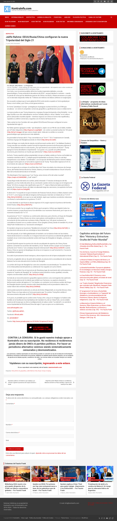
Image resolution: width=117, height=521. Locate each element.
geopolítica (23, 371)
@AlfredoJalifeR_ (18, 311)
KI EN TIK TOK (60, 21)
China (13, 371)
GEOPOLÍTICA (30, 17)
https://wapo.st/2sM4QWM (17, 177)
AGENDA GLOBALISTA (44, 17)
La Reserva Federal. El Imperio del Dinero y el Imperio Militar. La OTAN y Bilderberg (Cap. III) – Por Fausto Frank (96, 262)
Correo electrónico (13, 432)
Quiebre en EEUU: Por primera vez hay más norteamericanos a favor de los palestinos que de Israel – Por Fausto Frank (45, 487)
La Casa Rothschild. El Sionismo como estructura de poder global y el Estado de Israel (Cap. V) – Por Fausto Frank (95, 277)
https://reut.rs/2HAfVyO (33, 164)
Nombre (9, 425)
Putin (36, 371)
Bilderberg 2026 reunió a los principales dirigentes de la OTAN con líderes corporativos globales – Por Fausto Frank (16, 487)
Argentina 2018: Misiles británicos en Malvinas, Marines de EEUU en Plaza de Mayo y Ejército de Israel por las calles (58, 382)
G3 (19, 371)
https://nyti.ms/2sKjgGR (21, 189)
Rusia (39, 371)
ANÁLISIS (67, 17)
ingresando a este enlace (56, 363)
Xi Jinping (48, 371)
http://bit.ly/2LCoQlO (49, 140)
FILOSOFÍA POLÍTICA (79, 17)
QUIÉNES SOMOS (10, 26)
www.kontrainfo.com (55, 367)
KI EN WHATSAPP (23, 21)
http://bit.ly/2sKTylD (60, 228)
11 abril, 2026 (8, 492)
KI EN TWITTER (36, 21)
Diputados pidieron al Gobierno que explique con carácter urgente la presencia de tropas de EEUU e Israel (22, 382)
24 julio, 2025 (91, 492)
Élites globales (10, 480)
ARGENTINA (92, 477)
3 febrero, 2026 (64, 492)
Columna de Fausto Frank (12, 477)
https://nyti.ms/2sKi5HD (52, 152)
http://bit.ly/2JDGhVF (57, 248)
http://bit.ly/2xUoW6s (40, 294)
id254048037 (14, 318)
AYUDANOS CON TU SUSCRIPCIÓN (96, 21)
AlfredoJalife (18, 314)
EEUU (16, 371)
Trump (43, 371)
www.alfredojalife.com (15, 308)
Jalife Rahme (30, 371)
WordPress (85, 518)
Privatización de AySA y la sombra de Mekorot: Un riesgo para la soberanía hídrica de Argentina (99, 487)
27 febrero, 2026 (37, 492)
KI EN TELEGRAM (10, 21)
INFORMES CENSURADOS (75, 21)
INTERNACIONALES (17, 17)
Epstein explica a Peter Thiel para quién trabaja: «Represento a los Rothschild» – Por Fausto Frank (72, 487)
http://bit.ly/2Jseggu (14, 132)
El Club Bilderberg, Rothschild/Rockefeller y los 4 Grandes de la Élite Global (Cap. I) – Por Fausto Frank (95, 246)
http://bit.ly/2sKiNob (33, 286)
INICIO (7, 17)
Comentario (10, 404)
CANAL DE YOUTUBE (94, 17)
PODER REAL (58, 17)
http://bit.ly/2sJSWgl (36, 274)
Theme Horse (65, 518)
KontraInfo (17, 43)
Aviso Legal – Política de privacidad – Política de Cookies (37, 518)
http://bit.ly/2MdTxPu (24, 205)
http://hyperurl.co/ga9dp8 (32, 130)
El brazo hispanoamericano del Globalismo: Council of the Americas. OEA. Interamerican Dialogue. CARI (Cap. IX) (95, 315)
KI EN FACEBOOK (48, 21)
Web (7, 440)
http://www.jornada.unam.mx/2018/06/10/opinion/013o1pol (33, 321)
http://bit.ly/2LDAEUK (15, 197)
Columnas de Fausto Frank (15, 464)
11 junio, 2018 (9, 43)
